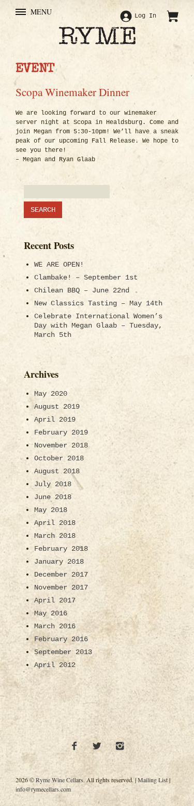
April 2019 (55, 419)
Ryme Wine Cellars (59, 780)
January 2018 (59, 561)
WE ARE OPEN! (59, 264)
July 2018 (52, 484)
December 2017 (61, 574)
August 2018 (57, 471)
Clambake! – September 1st (86, 277)
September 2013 (63, 652)
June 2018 (52, 497)
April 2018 (55, 523)
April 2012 (55, 665)
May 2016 (50, 613)
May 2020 (50, 394)
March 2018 (55, 536)
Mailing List (153, 780)
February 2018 (61, 549)
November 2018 (61, 445)
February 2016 (61, 639)
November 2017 (61, 587)
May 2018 (50, 510)
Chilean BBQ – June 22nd (81, 290)
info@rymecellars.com (43, 789)
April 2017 (55, 600)
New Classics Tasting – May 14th (98, 303)
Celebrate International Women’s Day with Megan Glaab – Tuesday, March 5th (98, 325)
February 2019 (61, 432)
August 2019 (57, 406)
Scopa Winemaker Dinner (72, 91)
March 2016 (55, 626)
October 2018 (59, 458)
